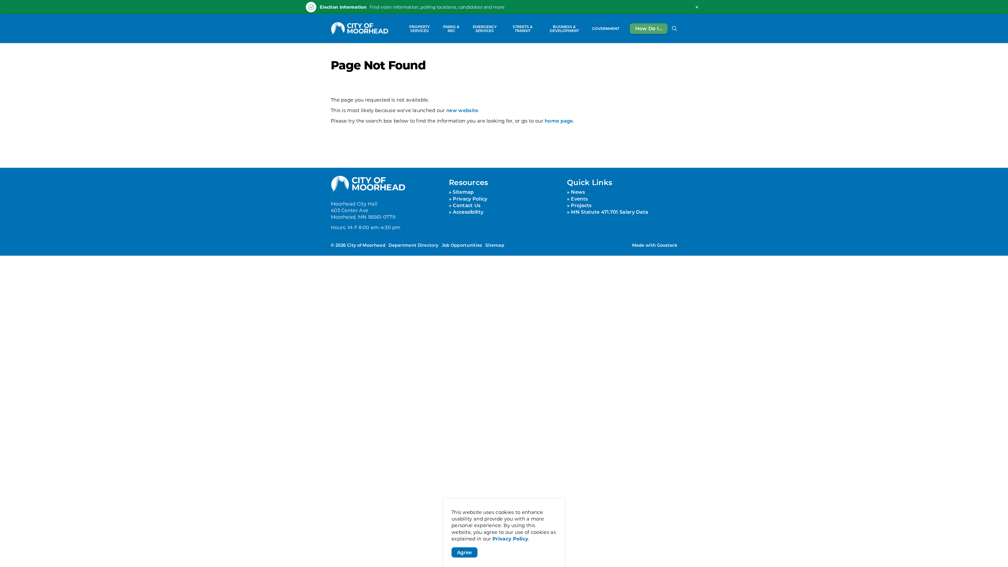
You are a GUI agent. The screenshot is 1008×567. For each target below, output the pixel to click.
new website (462, 110)
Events (579, 199)
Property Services (419, 28)
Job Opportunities (462, 245)
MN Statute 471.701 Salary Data (609, 212)
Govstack (667, 245)
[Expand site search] (674, 28)
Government (605, 28)
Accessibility (468, 212)
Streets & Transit (523, 28)
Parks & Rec (451, 28)
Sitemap (463, 192)
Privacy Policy (510, 539)
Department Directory (413, 245)
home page (559, 121)
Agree (464, 552)
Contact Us (466, 205)
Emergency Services (485, 28)
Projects (581, 205)
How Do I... (648, 28)
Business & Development (564, 28)
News (578, 192)
